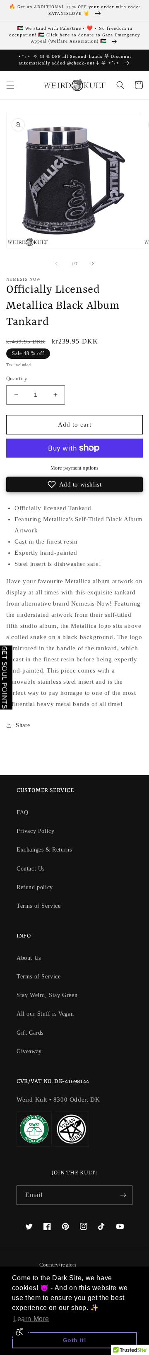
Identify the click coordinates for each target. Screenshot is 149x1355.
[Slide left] (56, 264)
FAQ (23, 812)
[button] (10, 85)
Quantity (16, 378)
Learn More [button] (31, 1318)
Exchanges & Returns (44, 850)
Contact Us (31, 869)
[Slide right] (93, 264)
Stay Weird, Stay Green (47, 995)
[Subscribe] (123, 1195)
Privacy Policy (35, 831)
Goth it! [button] (75, 1340)
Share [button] (23, 725)
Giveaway (29, 1051)
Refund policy (35, 887)
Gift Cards (30, 1033)
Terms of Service (39, 906)
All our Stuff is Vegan (45, 1014)
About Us (29, 958)
